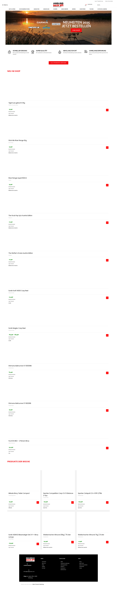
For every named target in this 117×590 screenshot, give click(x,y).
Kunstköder (82, 9)
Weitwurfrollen (11, 292)
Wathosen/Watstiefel (24, 9)
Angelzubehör (64, 9)
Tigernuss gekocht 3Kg (17, 103)
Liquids (10, 180)
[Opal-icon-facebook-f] (77, 585)
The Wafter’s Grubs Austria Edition (21, 253)
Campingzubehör (12, 495)
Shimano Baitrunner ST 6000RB (20, 403)
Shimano (11, 378)
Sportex (45, 507)
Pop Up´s (10, 217)
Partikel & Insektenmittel (13, 105)
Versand (12, 113)
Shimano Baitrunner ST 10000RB (20, 366)
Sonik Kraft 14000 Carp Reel (18, 291)
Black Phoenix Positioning (38, 584)
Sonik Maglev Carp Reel (17, 328)
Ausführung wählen (107, 335)
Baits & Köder (12, 9)
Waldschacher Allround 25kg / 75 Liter (57, 535)
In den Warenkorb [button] (107, 110)
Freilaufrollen (11, 368)
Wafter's (10, 255)
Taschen (91, 9)
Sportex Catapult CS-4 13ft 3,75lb (90, 493)
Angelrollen (46, 9)
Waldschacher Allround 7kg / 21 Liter (91, 535)
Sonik (10, 303)
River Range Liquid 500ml (18, 178)
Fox (9, 453)
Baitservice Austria (13, 115)
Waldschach (45, 536)
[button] (58, 62)
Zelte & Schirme (12, 443)
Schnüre (55, 9)
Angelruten (36, 9)
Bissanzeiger (11, 539)
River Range (11, 142)
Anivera (74, 9)
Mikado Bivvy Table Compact (19, 493)
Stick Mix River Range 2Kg (18, 140)
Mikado (10, 507)
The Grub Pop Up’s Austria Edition (20, 216)
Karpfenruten (46, 497)
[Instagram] (79, 585)
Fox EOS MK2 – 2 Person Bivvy (19, 441)
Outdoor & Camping (102, 9)
